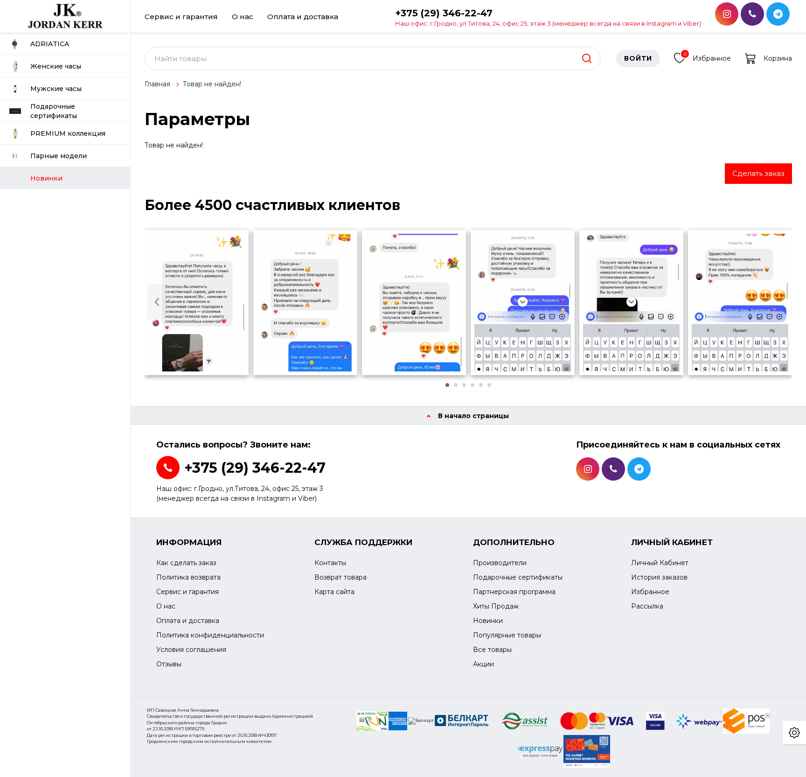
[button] (447, 385)
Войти (638, 58)
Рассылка (647, 606)
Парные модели (58, 156)
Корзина (778, 58)
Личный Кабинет (659, 563)
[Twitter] (778, 14)
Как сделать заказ (186, 563)
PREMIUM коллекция (67, 133)
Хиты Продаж (496, 606)
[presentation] (157, 301)
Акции (483, 664)
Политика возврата (188, 577)
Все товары (492, 649)
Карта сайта (334, 592)
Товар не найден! (212, 84)
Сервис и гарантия (181, 16)
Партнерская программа (514, 592)
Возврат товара (340, 577)
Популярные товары (507, 635)
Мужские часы (56, 88)
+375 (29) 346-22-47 (548, 17)
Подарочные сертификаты (53, 111)
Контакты (330, 563)
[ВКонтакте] (752, 14)
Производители (500, 563)
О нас (242, 16)
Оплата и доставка (302, 16)
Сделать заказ (758, 173)
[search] (587, 58)
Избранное (707, 57)
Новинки (488, 620)
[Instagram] (726, 14)
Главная (157, 84)
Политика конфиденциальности (210, 635)
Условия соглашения (191, 649)
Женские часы (55, 66)
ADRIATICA (49, 44)
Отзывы (168, 664)
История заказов (659, 577)
